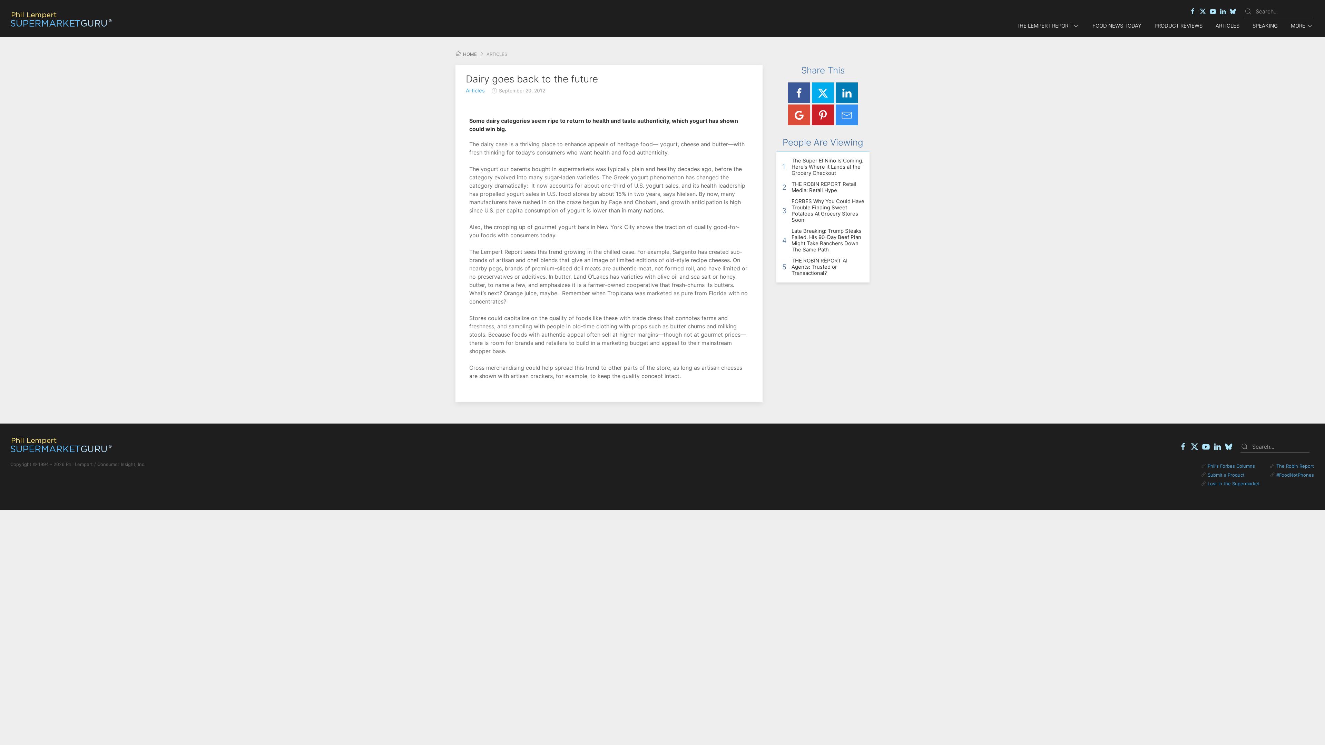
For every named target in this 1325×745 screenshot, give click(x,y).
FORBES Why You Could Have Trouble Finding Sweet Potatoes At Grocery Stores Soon (828, 210)
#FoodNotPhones (1295, 475)
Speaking (1265, 25)
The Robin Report (1295, 466)
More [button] (1298, 25)
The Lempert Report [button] (1044, 25)
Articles (1227, 25)
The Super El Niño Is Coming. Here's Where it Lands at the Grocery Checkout (827, 166)
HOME (469, 54)
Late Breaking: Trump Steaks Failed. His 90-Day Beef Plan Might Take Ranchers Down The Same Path (827, 240)
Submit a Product (1226, 475)
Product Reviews (1179, 25)
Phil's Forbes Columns (1231, 466)
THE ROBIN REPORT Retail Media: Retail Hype (824, 187)
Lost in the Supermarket (1234, 483)
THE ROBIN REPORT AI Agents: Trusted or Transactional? (819, 266)
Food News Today (1116, 25)
